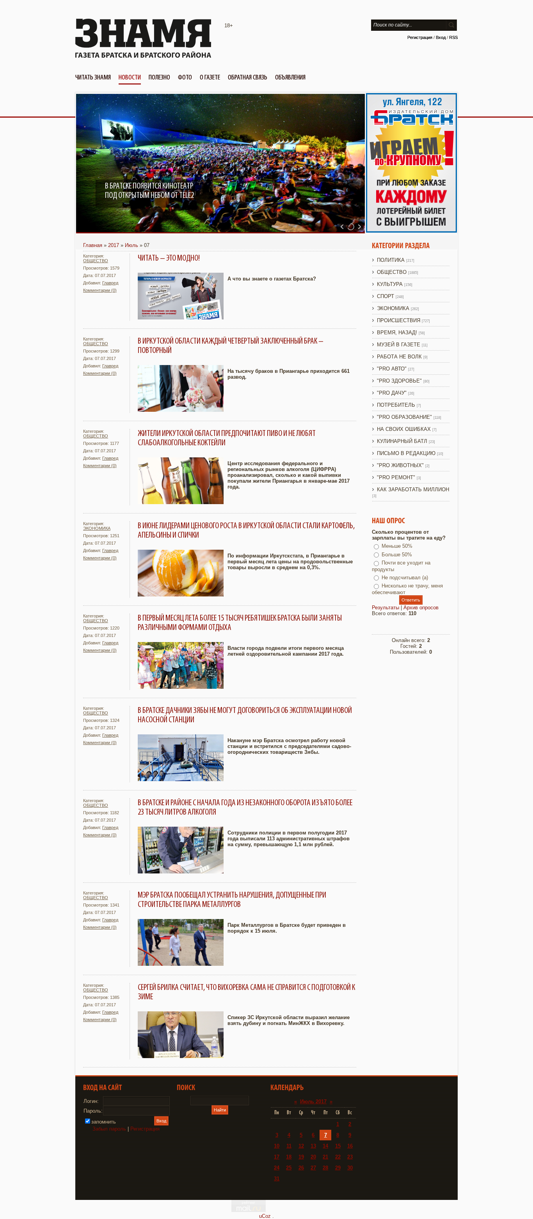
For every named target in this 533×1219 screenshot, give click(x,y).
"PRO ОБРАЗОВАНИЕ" (404, 417)
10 (276, 1146)
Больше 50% (397, 554)
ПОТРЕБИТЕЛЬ (396, 405)
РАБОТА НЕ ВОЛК (399, 357)
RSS (453, 37)
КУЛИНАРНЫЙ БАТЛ (402, 441)
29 (338, 1168)
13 (313, 1146)
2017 (113, 245)
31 (276, 1179)
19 (301, 1157)
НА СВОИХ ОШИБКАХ (404, 429)
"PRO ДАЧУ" (392, 393)
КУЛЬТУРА (390, 284)
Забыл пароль (109, 1129)
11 (288, 1146)
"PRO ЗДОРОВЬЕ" (399, 381)
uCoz (265, 1216)
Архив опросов (421, 607)
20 (313, 1157)
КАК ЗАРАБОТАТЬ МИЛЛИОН (413, 489)
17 (276, 1157)
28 (325, 1168)
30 (350, 1168)
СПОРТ (385, 296)
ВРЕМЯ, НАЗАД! (397, 332)
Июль (131, 245)
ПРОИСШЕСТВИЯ (398, 320)
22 (338, 1157)
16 (350, 1146)
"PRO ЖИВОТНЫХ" (400, 465)
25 (288, 1168)
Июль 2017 (313, 1101)
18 (288, 1157)
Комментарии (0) (100, 290)
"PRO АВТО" (392, 369)
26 (301, 1168)
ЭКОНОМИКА (96, 528)
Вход (441, 37)
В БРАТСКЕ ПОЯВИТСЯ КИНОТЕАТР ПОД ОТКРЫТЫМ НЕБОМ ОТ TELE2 (149, 191)
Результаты (385, 607)
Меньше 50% (397, 546)
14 (325, 1146)
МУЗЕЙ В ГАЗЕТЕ (398, 345)
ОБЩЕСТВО (95, 260)
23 (350, 1157)
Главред (110, 282)
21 (325, 1157)
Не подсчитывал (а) (405, 577)
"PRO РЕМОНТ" (396, 477)
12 (301, 1146)
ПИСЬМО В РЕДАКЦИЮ (406, 453)
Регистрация (419, 37)
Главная (92, 245)
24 (276, 1168)
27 (313, 1168)
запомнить (103, 1122)
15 (338, 1146)
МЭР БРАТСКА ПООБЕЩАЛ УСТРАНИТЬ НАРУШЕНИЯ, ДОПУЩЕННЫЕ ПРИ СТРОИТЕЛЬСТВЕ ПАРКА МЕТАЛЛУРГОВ (232, 900)
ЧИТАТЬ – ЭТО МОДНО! (169, 258)
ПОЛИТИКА (391, 260)
